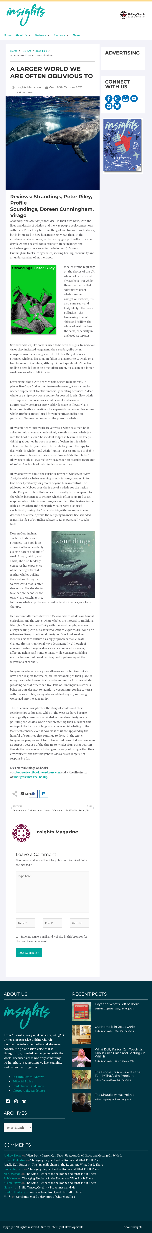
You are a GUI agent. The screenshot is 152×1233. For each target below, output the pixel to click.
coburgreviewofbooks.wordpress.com (37, 772)
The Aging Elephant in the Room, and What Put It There (66, 1160)
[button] (23, 35)
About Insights (133, 1227)
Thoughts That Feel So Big (30, 777)
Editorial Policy (23, 1081)
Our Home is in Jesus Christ (115, 1026)
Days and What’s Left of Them (117, 1004)
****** (7, 1196)
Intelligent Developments (67, 1227)
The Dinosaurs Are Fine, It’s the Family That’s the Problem (118, 1073)
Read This (41, 50)
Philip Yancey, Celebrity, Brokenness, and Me (47, 1187)
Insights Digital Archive (28, 1077)
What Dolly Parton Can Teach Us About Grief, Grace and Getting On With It (120, 1053)
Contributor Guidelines (28, 1086)
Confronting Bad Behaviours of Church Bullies (45, 1196)
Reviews (26, 50)
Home (13, 50)
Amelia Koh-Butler (15, 1164)
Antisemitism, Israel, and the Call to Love (56, 1192)
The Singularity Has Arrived (115, 1094)
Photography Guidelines (29, 1091)
